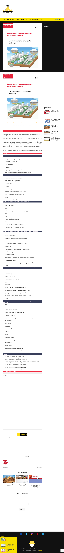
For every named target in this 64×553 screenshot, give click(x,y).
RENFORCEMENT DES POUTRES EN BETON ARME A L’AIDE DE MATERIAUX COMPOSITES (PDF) (55, 113)
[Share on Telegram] (28, 456)
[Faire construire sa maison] (3, 539)
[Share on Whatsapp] (27, 456)
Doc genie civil (47, 28)
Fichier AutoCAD (24, 19)
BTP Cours (40, 550)
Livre (30, 19)
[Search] (60, 19)
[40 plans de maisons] (3, 545)
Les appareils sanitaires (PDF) (22, 484)
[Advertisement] (42, 9)
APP (7, 19)
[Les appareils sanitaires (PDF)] (22, 479)
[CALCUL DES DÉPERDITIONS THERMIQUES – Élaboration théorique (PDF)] (35, 479)
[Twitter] (54, 19)
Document (17, 19)
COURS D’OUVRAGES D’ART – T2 (10, 550)
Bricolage (12, 19)
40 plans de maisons (10, 544)
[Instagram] (55, 19)
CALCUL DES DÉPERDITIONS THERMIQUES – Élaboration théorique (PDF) (35, 485)
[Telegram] (57, 19)
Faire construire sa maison (9, 539)
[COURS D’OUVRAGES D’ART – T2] (3, 550)
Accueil (4, 19)
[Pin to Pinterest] (26, 456)
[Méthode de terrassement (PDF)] (9, 479)
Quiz (41, 19)
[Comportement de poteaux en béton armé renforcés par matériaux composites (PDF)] (47, 139)
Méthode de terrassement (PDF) (9, 484)
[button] (4, 482)
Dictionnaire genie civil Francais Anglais (55, 120)
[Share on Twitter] (25, 456)
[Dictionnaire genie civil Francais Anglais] (47, 121)
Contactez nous (42, 548)
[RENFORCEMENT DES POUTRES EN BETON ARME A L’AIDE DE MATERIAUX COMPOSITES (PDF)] (47, 112)
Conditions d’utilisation (23, 548)
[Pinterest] (56, 19)
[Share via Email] (29, 456)
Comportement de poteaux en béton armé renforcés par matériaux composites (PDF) (55, 139)
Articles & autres (35, 19)
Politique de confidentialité (33, 548)
